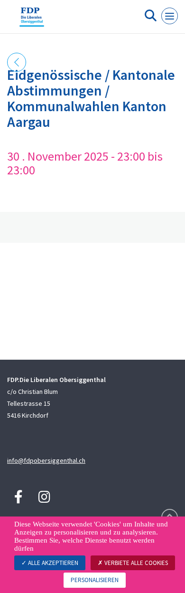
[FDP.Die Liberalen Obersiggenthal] (32, 20)
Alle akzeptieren (52, 563)
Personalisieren (95, 580)
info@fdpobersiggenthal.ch (46, 460)
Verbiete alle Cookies (135, 563)
